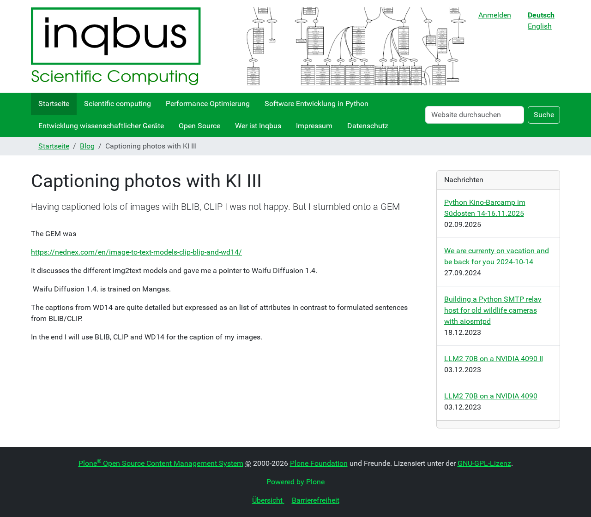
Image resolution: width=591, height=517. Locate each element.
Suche (544, 114)
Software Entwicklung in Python (316, 103)
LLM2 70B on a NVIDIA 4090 (490, 396)
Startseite (53, 103)
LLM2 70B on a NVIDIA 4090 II (493, 358)
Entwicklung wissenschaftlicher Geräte (101, 125)
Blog (87, 146)
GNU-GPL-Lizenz (484, 463)
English (540, 26)
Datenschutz (367, 125)
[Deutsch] (251, 46)
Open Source (199, 125)
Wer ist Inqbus (258, 125)
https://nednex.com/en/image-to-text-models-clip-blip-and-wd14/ (136, 252)
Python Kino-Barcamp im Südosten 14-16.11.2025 (484, 208)
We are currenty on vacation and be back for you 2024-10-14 (496, 256)
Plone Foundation (319, 463)
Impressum (314, 125)
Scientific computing (117, 103)
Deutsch (541, 15)
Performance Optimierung (208, 103)
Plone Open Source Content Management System (160, 463)
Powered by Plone (295, 481)
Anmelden (494, 15)
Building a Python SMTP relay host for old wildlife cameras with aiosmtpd (493, 310)
